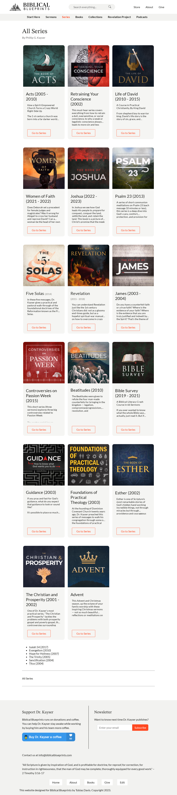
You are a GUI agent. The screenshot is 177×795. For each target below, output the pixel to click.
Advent (77, 594)
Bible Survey (127, 393)
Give (107, 782)
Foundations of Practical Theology (85, 497)
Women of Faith (40, 199)
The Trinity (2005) (39, 656)
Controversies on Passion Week (41, 395)
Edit (122, 782)
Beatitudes (87, 389)
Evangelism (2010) (40, 650)
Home (55, 782)
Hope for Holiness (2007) (44, 653)
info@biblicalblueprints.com (55, 755)
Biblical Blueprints (61, 790)
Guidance (41, 492)
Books (91, 782)
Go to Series (39, 133)
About (73, 782)
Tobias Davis (83, 790)
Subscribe (140, 727)
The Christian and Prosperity (42, 599)
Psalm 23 (130, 196)
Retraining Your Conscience (85, 98)
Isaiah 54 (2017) (38, 647)
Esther (127, 492)
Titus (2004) (36, 663)
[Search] (110, 7)
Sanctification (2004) (41, 660)
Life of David (127, 96)
